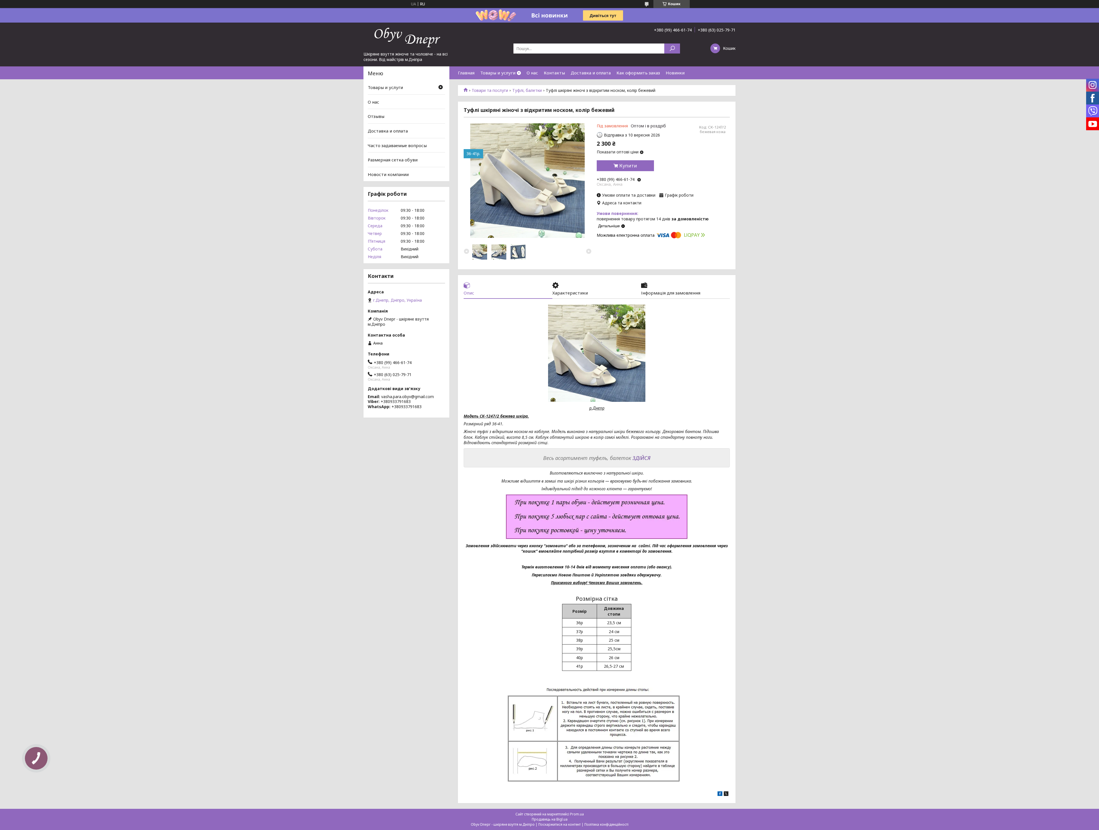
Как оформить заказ (638, 73)
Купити (628, 166)
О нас (532, 73)
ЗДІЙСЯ (641, 457)
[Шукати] (672, 49)
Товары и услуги (497, 73)
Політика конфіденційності (606, 824)
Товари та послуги (490, 90)
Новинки (675, 73)
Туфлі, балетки (527, 90)
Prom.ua (577, 814)
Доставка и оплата (591, 73)
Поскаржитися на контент (559, 824)
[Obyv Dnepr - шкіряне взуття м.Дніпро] (406, 37)
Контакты (554, 73)
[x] (726, 794)
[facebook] (719, 794)
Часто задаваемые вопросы (397, 145)
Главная (466, 73)
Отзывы (376, 116)
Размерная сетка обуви (393, 160)
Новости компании (388, 174)
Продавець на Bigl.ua (550, 819)
